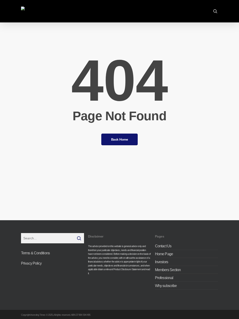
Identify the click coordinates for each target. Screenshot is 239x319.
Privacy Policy (31, 263)
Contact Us (163, 246)
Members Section (168, 270)
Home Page (164, 254)
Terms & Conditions (35, 253)
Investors (161, 262)
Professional (164, 278)
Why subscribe (166, 286)
